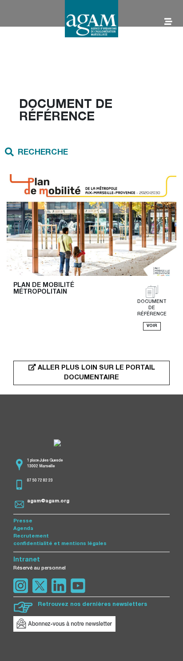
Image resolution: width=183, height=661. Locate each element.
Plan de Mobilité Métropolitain (44, 289)
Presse (22, 521)
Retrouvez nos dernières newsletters (92, 605)
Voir (152, 326)
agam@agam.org (48, 501)
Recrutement (31, 536)
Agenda (23, 528)
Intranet (26, 560)
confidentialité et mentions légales (60, 544)
